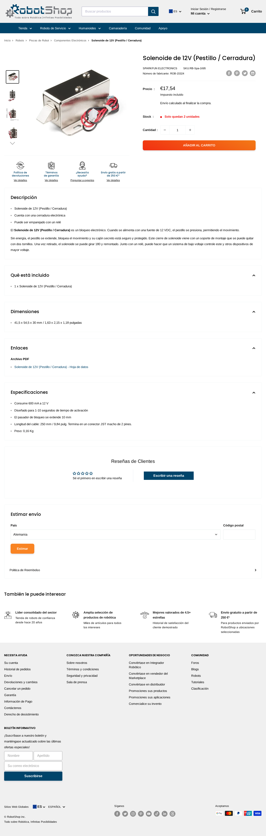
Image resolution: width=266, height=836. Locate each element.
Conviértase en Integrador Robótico (146, 665)
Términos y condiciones (82, 669)
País (14, 525)
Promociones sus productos (148, 691)
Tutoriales (197, 682)
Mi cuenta (198, 13)
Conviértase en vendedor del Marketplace (148, 676)
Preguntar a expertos (82, 180)
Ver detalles (20, 180)
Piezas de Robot (39, 40)
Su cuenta (11, 662)
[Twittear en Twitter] (245, 73)
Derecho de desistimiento (21, 714)
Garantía (10, 695)
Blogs (195, 669)
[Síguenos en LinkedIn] (164, 814)
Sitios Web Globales (16, 806)
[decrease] (164, 130)
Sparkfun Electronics (160, 68)
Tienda (23, 28)
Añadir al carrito (199, 145)
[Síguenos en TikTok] (157, 814)
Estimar (22, 548)
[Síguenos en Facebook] (117, 814)
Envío (8, 675)
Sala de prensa (76, 682)
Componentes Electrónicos (70, 40)
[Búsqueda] (153, 11)
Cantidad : (150, 130)
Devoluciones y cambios (21, 682)
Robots (20, 40)
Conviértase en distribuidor (147, 684)
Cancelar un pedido (17, 688)
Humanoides (88, 28)
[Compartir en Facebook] (229, 73)
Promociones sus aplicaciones (149, 697)
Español (55, 806)
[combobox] (115, 11)
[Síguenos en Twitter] (125, 814)
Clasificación (199, 688)
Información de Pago (18, 701)
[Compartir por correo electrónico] (253, 73)
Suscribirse (33, 776)
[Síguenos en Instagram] (133, 814)
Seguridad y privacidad (81, 675)
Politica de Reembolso (25, 570)
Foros (195, 662)
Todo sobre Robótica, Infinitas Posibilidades (30, 821)
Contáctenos (12, 708)
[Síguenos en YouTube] (149, 814)
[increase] (190, 130)
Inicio (7, 40)
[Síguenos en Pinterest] (141, 814)
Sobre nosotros (76, 662)
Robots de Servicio (53, 28)
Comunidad (142, 28)
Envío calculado (171, 103)
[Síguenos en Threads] (172, 814)
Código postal (233, 525)
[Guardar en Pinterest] (237, 73)
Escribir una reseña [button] (168, 475)
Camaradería (118, 28)
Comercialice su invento (145, 703)
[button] (12, 143)
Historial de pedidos (17, 669)
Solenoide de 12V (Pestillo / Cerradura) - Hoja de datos (51, 367)
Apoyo (163, 28)
